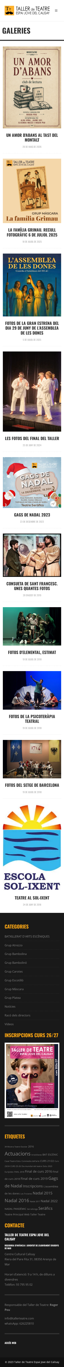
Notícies (10, 1006)
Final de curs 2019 (34, 1178)
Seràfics (45, 1208)
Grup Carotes (14, 971)
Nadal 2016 (17, 1200)
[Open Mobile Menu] (56, 10)
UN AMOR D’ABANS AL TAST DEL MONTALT (32, 137)
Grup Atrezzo (14, 945)
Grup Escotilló (14, 980)
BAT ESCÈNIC (50, 1154)
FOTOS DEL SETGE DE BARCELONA (32, 785)
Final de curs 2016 (38, 1171)
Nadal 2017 (35, 1201)
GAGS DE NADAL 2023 (32, 515)
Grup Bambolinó (16, 963)
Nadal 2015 (42, 1192)
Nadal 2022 (49, 1201)
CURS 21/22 (47, 1161)
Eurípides (9, 1172)
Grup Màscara (14, 989)
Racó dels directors (17, 1015)
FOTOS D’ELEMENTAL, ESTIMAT (32, 652)
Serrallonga (32, 1209)
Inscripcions (33, 1186)
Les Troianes (26, 1193)
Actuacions (18, 1153)
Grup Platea (13, 998)
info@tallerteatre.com (19, 1318)
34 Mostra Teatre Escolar (16, 1146)
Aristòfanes (36, 1155)
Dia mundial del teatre (32, 1166)
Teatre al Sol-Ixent (32, 898)
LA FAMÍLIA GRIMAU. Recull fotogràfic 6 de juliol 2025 (32, 232)
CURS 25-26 (15, 1166)
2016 (31, 1146)
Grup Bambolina (16, 954)
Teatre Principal (14, 1214)
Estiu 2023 (47, 1166)
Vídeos (9, 1024)
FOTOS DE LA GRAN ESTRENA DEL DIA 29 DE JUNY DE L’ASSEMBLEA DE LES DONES (32, 328)
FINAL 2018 (19, 1172)
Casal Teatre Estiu (13, 1161)
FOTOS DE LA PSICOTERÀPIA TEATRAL (32, 718)
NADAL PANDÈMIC (15, 1208)
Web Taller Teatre (34, 1214)
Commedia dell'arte (30, 1161)
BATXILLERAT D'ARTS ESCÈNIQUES (27, 936)
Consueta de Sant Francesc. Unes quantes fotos (32, 586)
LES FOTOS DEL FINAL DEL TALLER (32, 438)
